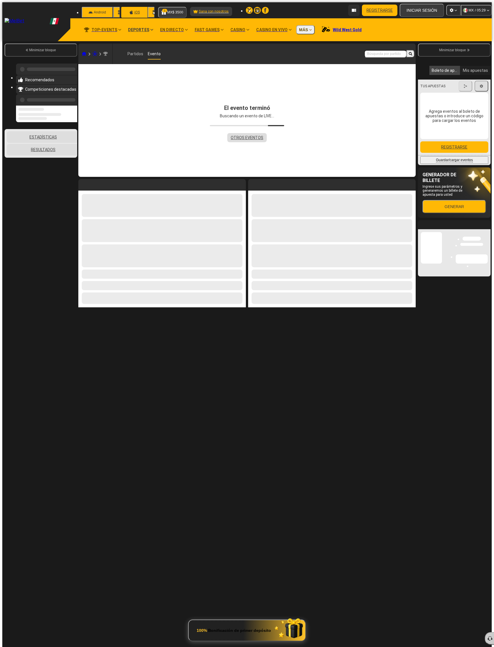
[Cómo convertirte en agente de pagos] (354, 10)
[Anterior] (71, 96)
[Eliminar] (410, 183)
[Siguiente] (265, 183)
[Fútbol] (94, 54)
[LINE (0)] (84, 54)
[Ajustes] (453, 10)
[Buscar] (411, 54)
